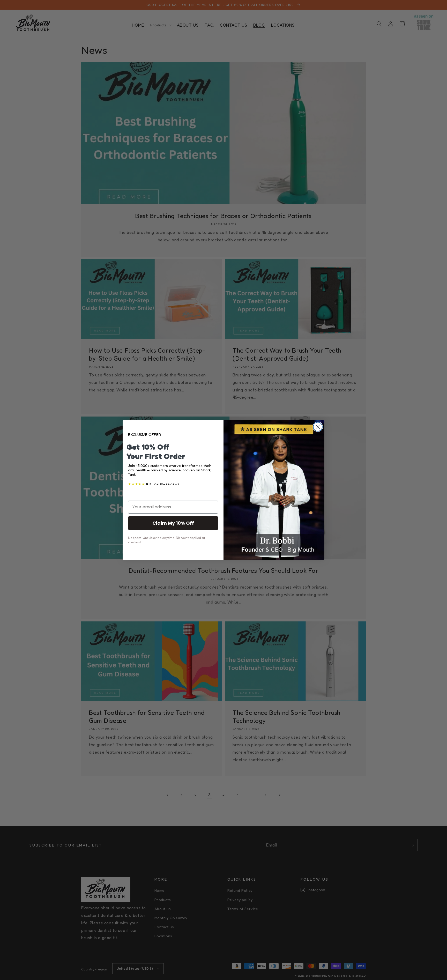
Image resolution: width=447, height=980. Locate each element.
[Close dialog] (317, 426)
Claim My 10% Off (173, 523)
